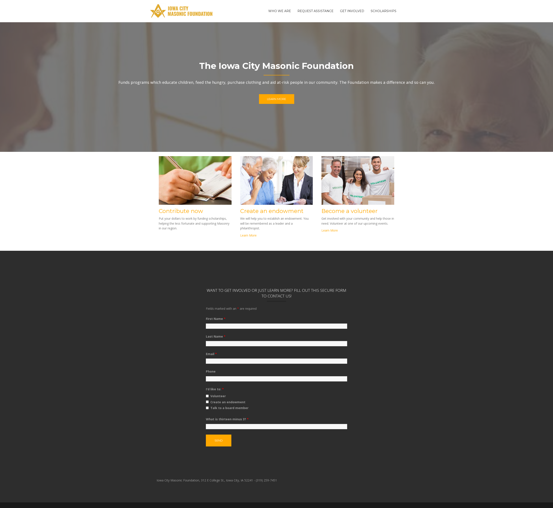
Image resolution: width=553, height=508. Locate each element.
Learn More (276, 99)
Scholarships (383, 11)
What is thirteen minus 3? (227, 419)
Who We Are (279, 11)
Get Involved (352, 11)
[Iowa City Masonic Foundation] (181, 11)
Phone (211, 371)
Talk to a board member (229, 408)
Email (211, 354)
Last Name (216, 336)
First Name (216, 319)
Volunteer (218, 396)
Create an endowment (227, 402)
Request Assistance (315, 11)
